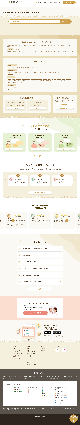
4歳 (38, 80)
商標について (15, 409)
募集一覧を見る (40, 192)
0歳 (28, 80)
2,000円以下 (17, 80)
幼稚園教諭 (18, 79)
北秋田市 (49, 72)
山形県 (28, 67)
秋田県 (24, 67)
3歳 (36, 80)
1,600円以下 (10, 80)
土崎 (12, 87)
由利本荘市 (36, 72)
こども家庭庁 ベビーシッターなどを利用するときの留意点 (65, 408)
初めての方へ (39, 2)
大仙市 (45, 72)
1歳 (31, 80)
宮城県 (20, 67)
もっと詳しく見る (40, 289)
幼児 (58, 80)
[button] (6, 179)
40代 (68, 80)
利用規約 (8, 408)
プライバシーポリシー (41, 408)
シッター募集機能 (47, 169)
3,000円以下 (24, 80)
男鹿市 (24, 72)
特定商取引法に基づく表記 (7, 409)
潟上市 (41, 72)
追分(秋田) (16, 87)
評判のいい (15, 82)
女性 (55, 79)
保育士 (14, 79)
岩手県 (16, 67)
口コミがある (21, 82)
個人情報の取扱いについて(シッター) (17, 408)
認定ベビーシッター (26, 79)
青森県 (13, 67)
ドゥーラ (45, 79)
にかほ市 (54, 72)
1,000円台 (68, 79)
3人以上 (63, 79)
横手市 (16, 72)
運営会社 (4, 408)
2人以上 (59, 79)
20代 (61, 80)
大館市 (20, 72)
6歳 (44, 80)
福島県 (32, 67)
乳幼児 (55, 80)
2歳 (33, 80)
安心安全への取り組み (48, 2)
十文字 (9, 87)
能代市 (13, 72)
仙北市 (58, 72)
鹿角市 (32, 72)
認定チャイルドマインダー (36, 79)
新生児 (51, 80)
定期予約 (9, 79)
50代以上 (10, 82)
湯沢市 (28, 72)
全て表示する (10, 74)
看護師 (49, 79)
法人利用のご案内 (57, 2)
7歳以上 (47, 80)
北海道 (9, 67)
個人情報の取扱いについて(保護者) (31, 408)
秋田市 (9, 72)
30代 (65, 80)
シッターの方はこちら (68, 2)
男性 (52, 79)
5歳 (41, 80)
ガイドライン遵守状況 (50, 408)
